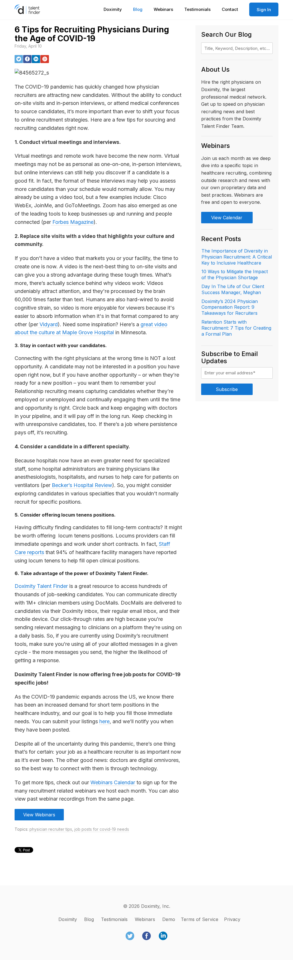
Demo (168, 919)
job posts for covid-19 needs (101, 829)
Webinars (163, 9)
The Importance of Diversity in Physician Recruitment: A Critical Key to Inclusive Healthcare (236, 257)
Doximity (113, 9)
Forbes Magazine (72, 222)
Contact (230, 9)
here (104, 721)
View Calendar (226, 217)
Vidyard (48, 324)
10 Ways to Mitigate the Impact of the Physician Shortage (234, 274)
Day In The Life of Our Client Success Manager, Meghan (232, 289)
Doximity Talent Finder (41, 586)
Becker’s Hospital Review (81, 485)
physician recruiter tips (50, 829)
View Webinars (39, 815)
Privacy (232, 919)
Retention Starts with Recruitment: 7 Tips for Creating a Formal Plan (236, 328)
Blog (137, 9)
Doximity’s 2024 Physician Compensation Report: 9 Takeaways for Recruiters (229, 307)
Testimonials (197, 9)
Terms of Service (199, 919)
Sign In (264, 9)
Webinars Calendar (113, 782)
